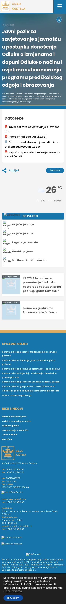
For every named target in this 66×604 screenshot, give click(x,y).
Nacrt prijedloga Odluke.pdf (27, 137)
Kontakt (17, 537)
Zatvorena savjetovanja (35, 94)
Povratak (55, 170)
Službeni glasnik (10, 425)
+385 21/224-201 (15, 472)
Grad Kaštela (8, 94)
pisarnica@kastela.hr (21, 526)
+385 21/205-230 (15, 529)
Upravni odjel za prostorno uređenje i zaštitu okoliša (30, 381)
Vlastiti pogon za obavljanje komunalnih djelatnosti (30, 390)
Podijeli (14, 170)
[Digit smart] (33, 554)
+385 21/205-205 (15, 469)
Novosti (19, 94)
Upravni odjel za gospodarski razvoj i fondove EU (28, 386)
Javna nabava (9, 434)
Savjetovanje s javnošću (15, 430)
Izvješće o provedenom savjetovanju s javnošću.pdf (32, 154)
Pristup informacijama (14, 416)
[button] (59, 19)
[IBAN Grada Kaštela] (33, 492)
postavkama (14, 591)
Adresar (18, 543)
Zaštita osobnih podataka (16, 421)
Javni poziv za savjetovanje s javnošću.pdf (32, 129)
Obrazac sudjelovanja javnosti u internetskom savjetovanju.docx (33, 144)
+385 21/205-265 (15, 502)
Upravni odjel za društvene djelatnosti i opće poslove (31, 368)
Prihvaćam (13, 597)
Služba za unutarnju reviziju (16, 395)
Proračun (7, 439)
